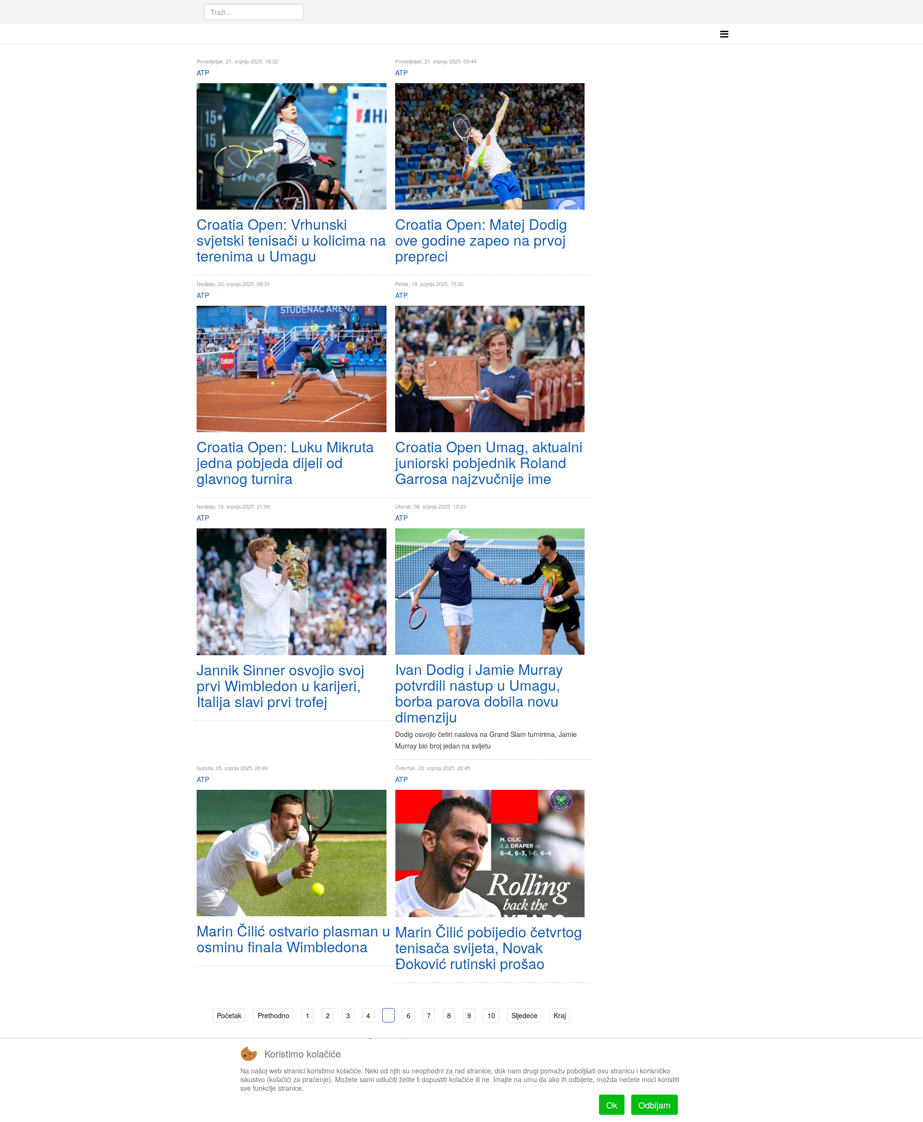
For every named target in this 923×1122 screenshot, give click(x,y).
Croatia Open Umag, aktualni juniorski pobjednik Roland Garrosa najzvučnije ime (489, 462)
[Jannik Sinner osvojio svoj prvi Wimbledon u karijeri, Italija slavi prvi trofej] (292, 591)
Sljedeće (524, 1015)
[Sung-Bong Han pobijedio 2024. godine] (292, 146)
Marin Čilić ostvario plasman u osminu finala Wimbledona (293, 938)
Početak (229, 1015)
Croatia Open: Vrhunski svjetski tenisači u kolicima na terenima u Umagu (291, 239)
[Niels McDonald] (490, 369)
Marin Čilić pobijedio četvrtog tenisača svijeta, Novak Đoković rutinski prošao (488, 947)
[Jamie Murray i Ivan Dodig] (490, 591)
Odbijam (654, 1104)
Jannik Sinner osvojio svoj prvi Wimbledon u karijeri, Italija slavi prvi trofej (280, 685)
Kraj (560, 1015)
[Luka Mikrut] (292, 369)
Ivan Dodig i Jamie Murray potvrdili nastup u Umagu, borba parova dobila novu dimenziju (479, 693)
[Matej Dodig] (490, 146)
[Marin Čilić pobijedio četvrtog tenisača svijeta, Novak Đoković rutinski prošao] (490, 853)
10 (491, 1015)
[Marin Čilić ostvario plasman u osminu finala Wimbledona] (292, 853)
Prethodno (273, 1015)
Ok (611, 1104)
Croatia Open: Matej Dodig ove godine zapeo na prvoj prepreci (481, 239)
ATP (203, 72)
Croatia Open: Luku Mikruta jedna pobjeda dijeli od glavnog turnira (285, 462)
